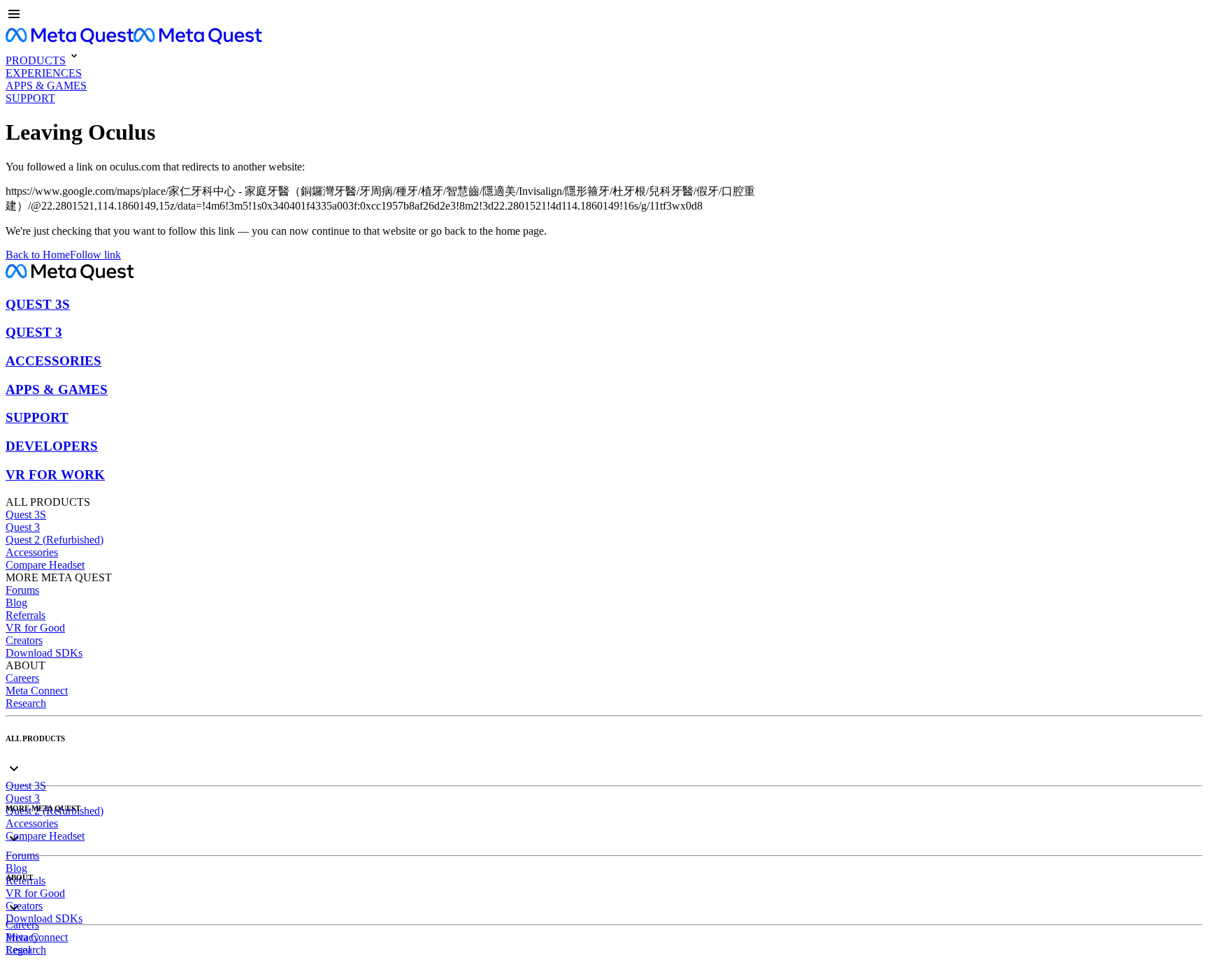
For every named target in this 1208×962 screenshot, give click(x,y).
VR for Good (35, 628)
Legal (18, 950)
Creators (24, 640)
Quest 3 (23, 527)
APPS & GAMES (57, 389)
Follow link (95, 255)
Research (26, 703)
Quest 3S (26, 514)
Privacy (22, 937)
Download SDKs (44, 653)
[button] (604, 15)
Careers (22, 678)
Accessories (32, 552)
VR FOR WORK (55, 474)
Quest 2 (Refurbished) (54, 540)
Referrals (25, 615)
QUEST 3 (34, 332)
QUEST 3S (38, 304)
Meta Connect (37, 691)
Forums (22, 590)
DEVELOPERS (52, 446)
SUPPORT (37, 417)
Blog (16, 602)
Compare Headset (45, 565)
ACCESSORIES (53, 361)
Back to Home (38, 255)
